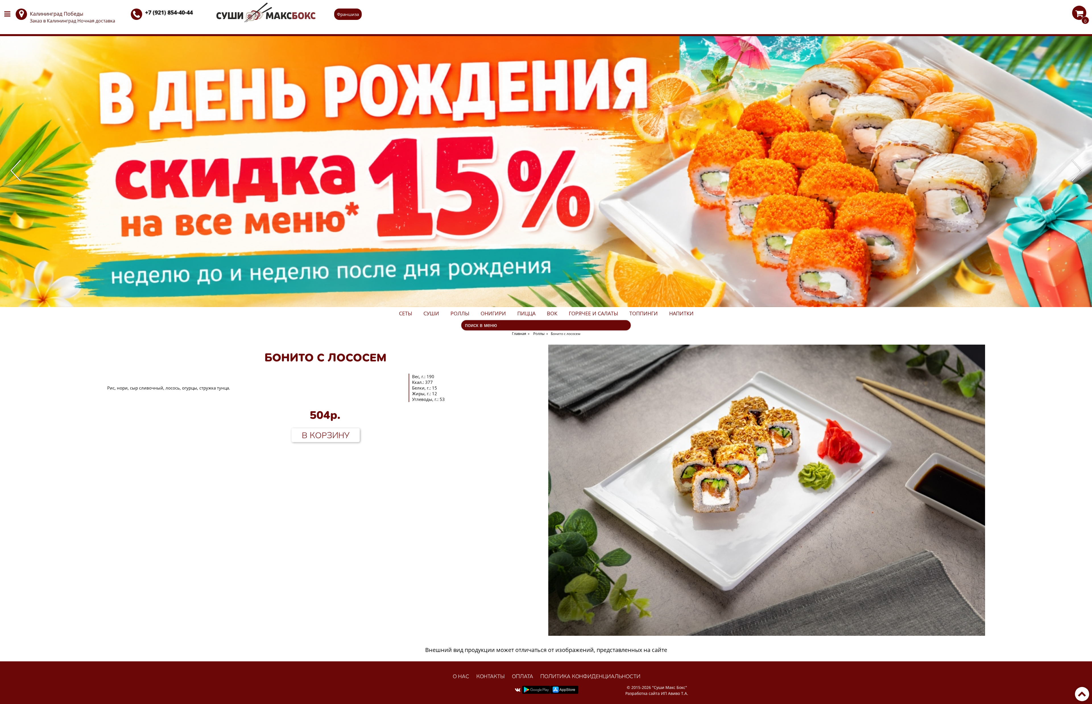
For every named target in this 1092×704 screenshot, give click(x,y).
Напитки (681, 313)
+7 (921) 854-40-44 (169, 12)
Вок (552, 313)
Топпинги (643, 313)
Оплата (522, 676)
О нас (461, 676)
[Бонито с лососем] (766, 633)
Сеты (405, 313)
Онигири (493, 313)
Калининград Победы (56, 13)
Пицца (526, 313)
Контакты (490, 676)
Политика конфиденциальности (590, 676)
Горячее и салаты (593, 313)
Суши (431, 313)
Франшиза (348, 14)
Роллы (459, 313)
